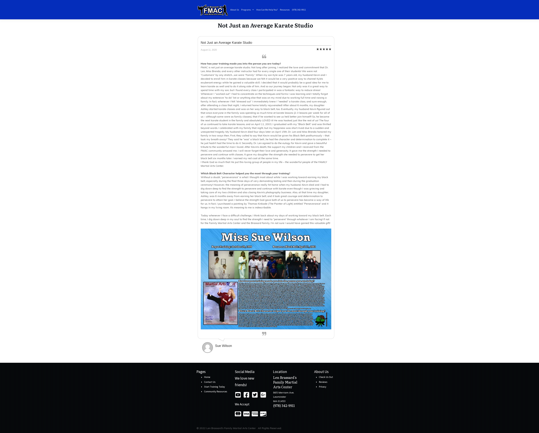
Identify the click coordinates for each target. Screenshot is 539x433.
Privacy (322, 386)
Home (207, 377)
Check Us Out (326, 377)
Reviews (323, 382)
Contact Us (209, 382)
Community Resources (215, 391)
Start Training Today (214, 386)
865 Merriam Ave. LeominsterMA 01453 (283, 397)
